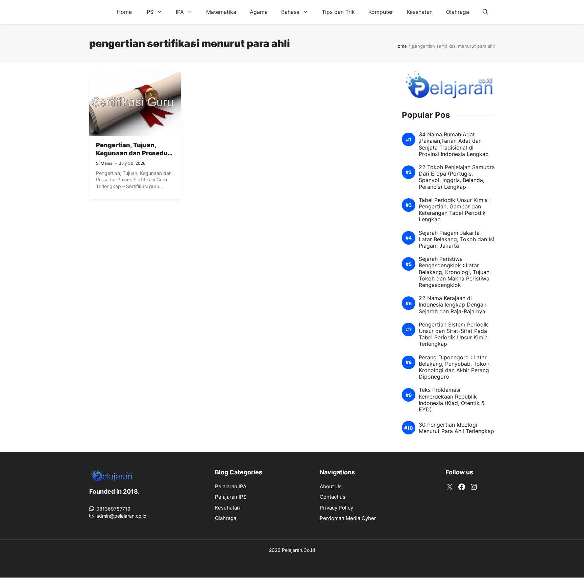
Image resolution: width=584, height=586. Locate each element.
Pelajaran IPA (230, 486)
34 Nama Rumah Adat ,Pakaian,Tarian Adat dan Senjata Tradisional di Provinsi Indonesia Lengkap (454, 144)
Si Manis (104, 163)
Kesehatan (420, 11)
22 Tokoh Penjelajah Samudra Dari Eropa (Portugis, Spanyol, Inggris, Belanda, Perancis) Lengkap (457, 177)
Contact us (332, 497)
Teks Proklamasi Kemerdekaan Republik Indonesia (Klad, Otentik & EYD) (452, 400)
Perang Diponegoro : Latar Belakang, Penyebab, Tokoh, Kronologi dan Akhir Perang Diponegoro (455, 367)
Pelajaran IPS (231, 497)
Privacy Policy (336, 507)
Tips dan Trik (338, 11)
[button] (485, 12)
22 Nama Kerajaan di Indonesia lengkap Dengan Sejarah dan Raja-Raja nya (452, 304)
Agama (259, 11)
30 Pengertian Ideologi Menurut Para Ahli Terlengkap (456, 428)
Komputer (380, 11)
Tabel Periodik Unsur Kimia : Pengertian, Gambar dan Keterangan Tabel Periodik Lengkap (455, 210)
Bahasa (290, 11)
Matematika (221, 11)
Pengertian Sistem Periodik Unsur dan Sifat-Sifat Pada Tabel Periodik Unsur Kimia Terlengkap (453, 334)
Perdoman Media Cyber (348, 518)
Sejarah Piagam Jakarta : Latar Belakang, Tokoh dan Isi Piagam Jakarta (456, 239)
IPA (180, 11)
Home (124, 11)
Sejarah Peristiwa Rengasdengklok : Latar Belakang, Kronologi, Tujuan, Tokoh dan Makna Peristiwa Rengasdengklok (455, 272)
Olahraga (457, 11)
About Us (331, 486)
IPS (149, 11)
